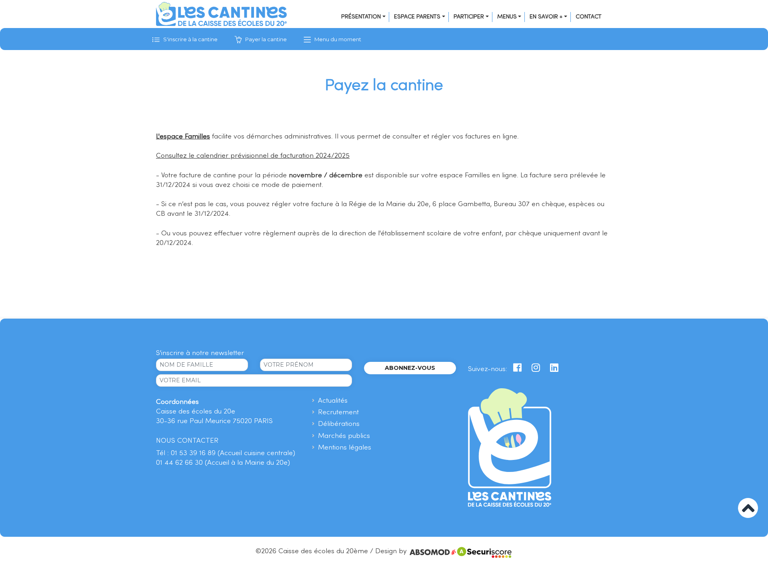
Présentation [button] (361, 17)
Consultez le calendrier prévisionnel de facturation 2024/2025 (253, 156)
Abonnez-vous (410, 367)
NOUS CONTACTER (187, 441)
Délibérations (339, 424)
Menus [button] (507, 17)
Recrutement (338, 412)
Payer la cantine (265, 39)
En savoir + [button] (546, 17)
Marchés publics (344, 436)
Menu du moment (337, 39)
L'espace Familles (183, 136)
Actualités (333, 400)
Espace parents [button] (417, 17)
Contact (589, 17)
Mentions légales (344, 447)
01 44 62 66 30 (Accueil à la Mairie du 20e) (223, 463)
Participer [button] (469, 17)
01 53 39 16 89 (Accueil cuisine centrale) (233, 453)
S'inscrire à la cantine (190, 39)
